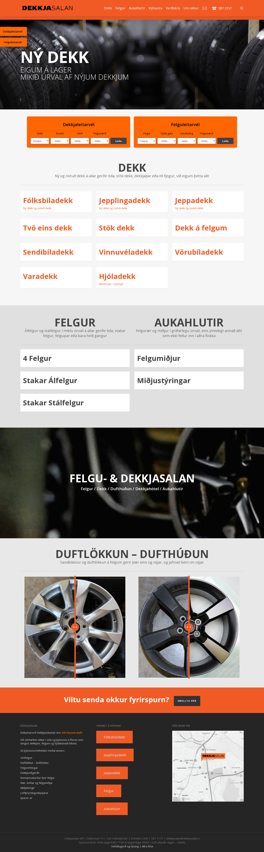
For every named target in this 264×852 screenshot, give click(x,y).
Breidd (60, 133)
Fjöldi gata (167, 133)
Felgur (146, 133)
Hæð (80, 133)
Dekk (40, 133)
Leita (118, 141)
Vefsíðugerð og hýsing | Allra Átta (132, 846)
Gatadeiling (186, 133)
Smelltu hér (187, 700)
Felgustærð (99, 133)
